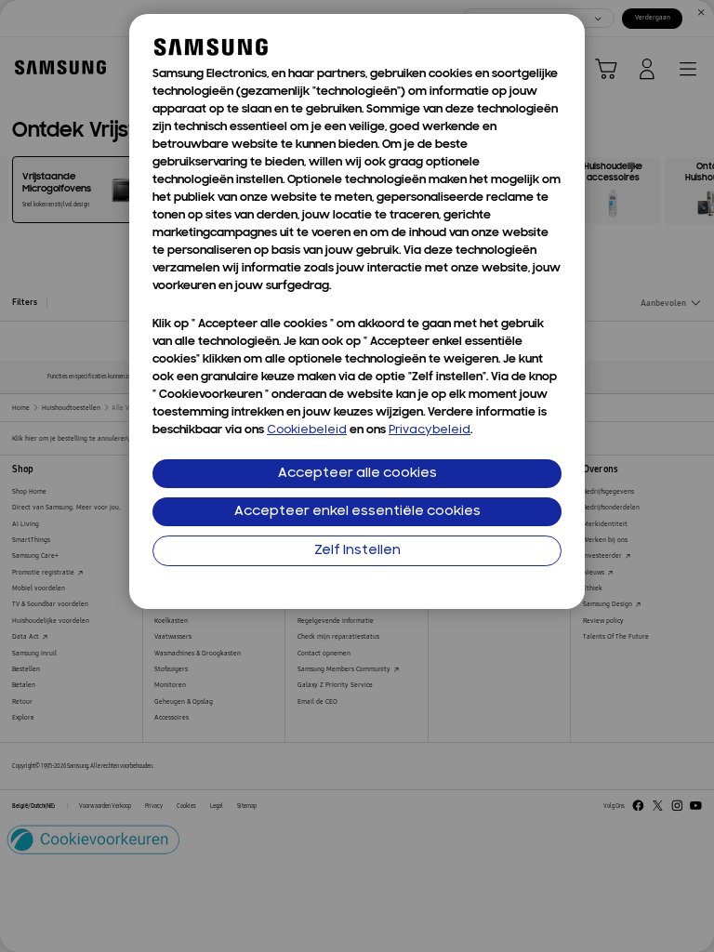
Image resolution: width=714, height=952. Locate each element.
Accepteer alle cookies (357, 474)
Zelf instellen (357, 551)
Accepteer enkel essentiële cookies (357, 512)
